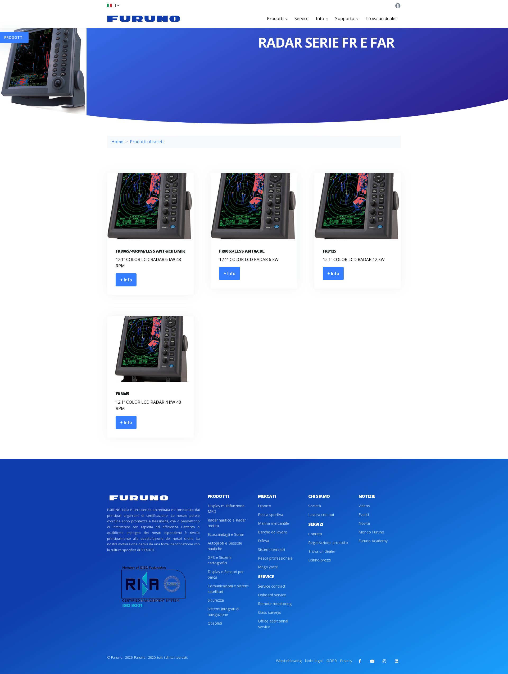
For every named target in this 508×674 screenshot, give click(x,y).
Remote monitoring (275, 603)
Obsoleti (215, 623)
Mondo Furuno (371, 531)
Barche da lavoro (272, 531)
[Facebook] (359, 661)
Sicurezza (216, 600)
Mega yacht (268, 566)
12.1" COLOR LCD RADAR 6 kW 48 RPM (148, 263)
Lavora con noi (321, 514)
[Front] (143, 18)
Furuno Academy (373, 540)
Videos (364, 505)
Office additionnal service (273, 624)
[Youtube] (372, 661)
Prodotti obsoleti (147, 142)
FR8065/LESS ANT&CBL (241, 251)
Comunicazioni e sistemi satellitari (228, 588)
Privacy (346, 660)
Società (314, 505)
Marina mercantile (273, 523)
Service (301, 18)
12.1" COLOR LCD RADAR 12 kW (354, 259)
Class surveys (269, 612)
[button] (113, 5)
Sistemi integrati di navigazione (223, 611)
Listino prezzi (319, 560)
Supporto (345, 18)
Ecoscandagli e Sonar (226, 534)
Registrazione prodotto (328, 542)
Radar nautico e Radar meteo (227, 523)
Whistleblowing (289, 660)
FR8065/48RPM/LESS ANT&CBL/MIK (150, 251)
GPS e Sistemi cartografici (220, 560)
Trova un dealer (381, 18)
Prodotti (275, 18)
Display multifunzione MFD (226, 508)
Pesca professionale (275, 558)
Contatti (315, 533)
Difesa (263, 540)
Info (320, 18)
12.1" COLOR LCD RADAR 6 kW (249, 259)
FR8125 (329, 251)
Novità (364, 523)
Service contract (271, 586)
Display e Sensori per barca (226, 574)
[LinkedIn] (396, 661)
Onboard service (272, 594)
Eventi (364, 514)
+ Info (126, 280)
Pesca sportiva (270, 514)
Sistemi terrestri (271, 549)
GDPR (331, 660)
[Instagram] (384, 661)
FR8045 (122, 394)
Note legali (314, 660)
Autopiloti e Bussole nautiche (225, 546)
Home (117, 142)
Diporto (264, 505)
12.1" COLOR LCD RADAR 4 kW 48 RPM (148, 405)
